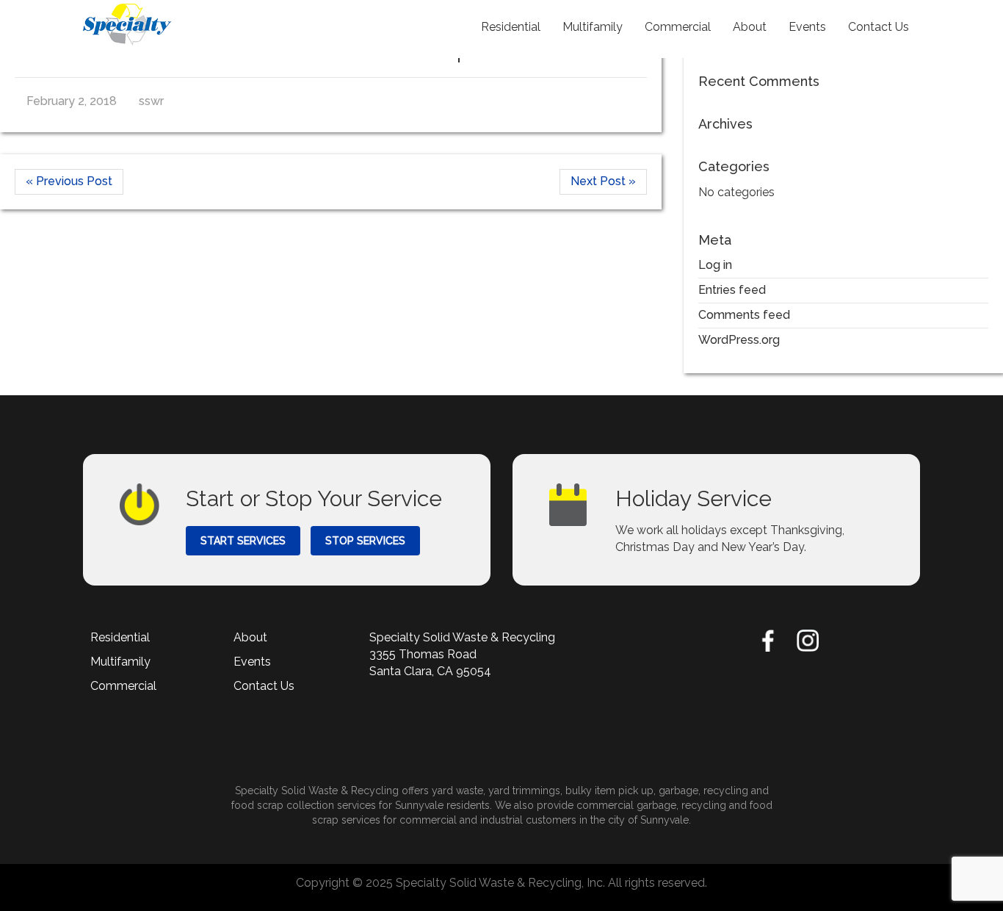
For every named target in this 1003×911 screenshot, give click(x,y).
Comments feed (744, 315)
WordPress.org (739, 340)
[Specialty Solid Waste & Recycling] (127, 24)
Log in (715, 265)
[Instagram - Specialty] (808, 641)
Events (807, 27)
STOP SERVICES (365, 541)
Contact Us (878, 27)
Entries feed (732, 290)
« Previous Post (69, 181)
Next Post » (603, 181)
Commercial (678, 27)
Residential (510, 27)
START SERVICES (243, 541)
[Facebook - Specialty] (768, 641)
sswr (150, 101)
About (750, 27)
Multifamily (592, 27)
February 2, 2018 (70, 101)
